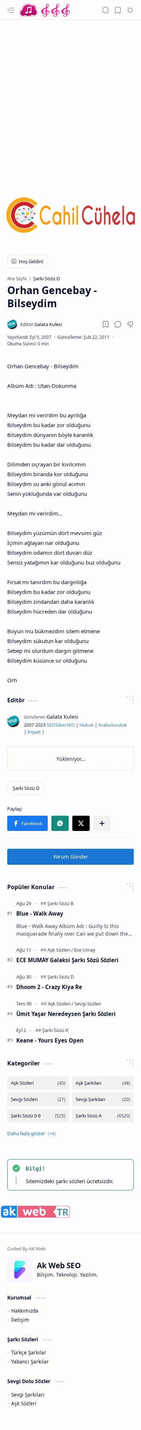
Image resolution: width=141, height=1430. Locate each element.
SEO (51, 725)
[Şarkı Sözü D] (60, 976)
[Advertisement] (70, 98)
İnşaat (34, 732)
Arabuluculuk (112, 725)
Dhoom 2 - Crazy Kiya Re (49, 987)
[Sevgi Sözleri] (87, 1003)
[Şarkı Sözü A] (103, 1115)
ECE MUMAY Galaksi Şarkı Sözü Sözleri (67, 960)
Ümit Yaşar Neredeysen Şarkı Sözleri (66, 1013)
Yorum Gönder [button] (70, 856)
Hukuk (87, 725)
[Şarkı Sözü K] (55, 1030)
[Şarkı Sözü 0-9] (38, 1115)
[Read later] (105, 324)
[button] (10, 10)
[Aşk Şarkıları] (103, 1083)
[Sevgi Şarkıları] (103, 1099)
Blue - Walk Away (39, 913)
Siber (60, 725)
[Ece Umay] (84, 950)
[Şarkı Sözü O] (26, 788)
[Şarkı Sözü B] (60, 903)
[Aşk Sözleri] (60, 950)
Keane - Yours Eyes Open (50, 1040)
